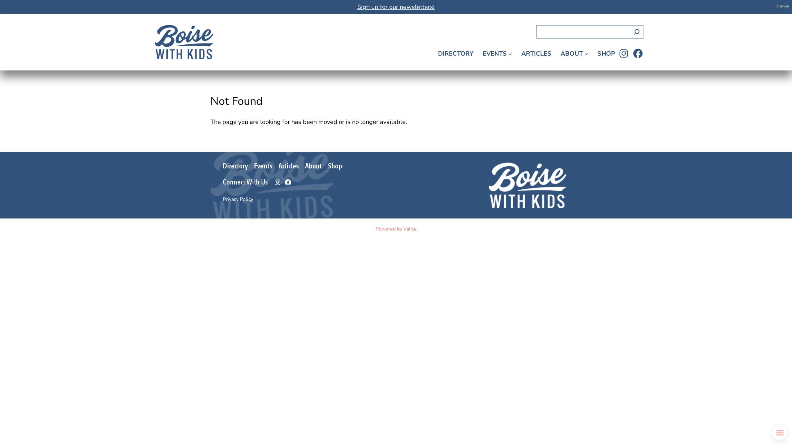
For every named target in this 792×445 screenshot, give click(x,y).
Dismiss (782, 6)
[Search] (637, 32)
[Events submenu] (510, 53)
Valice (410, 229)
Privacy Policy (238, 199)
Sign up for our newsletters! (396, 7)
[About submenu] (586, 53)
